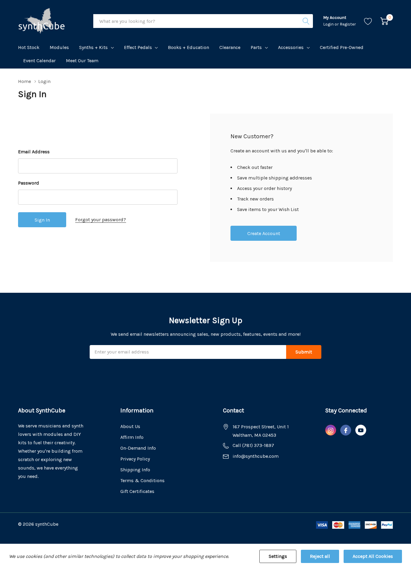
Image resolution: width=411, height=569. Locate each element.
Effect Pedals (138, 47)
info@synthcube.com (256, 456)
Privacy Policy (135, 459)
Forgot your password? (100, 219)
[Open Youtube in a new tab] (361, 430)
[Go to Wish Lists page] (368, 21)
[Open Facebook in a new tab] (346, 430)
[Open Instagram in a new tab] (331, 430)
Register (348, 24)
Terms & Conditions (142, 480)
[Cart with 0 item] (384, 21)
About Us (130, 426)
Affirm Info (132, 437)
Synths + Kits (93, 47)
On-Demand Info (138, 448)
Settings (278, 556)
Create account (263, 233)
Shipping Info (135, 470)
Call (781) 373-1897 (253, 445)
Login (329, 24)
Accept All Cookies (373, 556)
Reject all (320, 556)
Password (28, 183)
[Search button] (306, 21)
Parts (256, 47)
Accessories (291, 47)
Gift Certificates (137, 491)
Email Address (34, 151)
